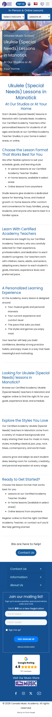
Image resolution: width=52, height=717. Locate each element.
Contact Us (26, 553)
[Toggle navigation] (47, 4)
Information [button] (18, 577)
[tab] (26, 569)
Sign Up (21, 3)
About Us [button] (16, 585)
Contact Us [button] (18, 569)
